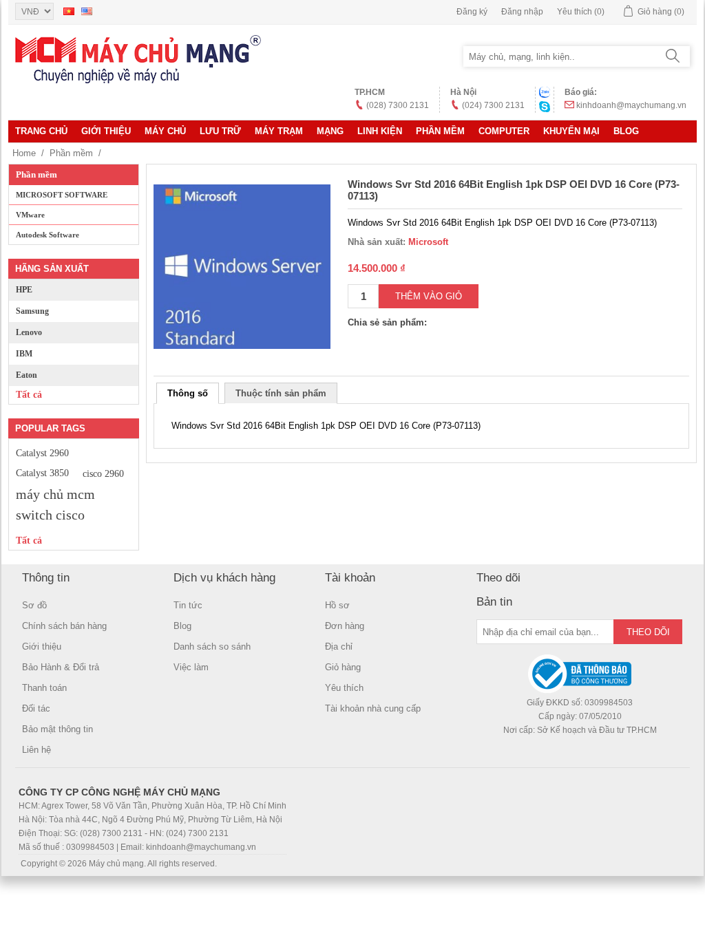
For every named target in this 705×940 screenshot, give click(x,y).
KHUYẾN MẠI (571, 131)
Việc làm (191, 667)
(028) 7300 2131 (397, 105)
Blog (626, 131)
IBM (24, 354)
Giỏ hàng (343, 667)
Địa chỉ (338, 646)
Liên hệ (36, 750)
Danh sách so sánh (212, 646)
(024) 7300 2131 (493, 105)
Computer (503, 131)
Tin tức (187, 605)
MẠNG (330, 131)
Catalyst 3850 (42, 473)
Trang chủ (41, 131)
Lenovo (29, 332)
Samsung (32, 311)
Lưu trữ (220, 131)
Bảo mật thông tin (57, 729)
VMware (30, 215)
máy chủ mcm (55, 494)
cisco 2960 (103, 473)
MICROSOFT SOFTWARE (61, 195)
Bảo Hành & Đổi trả (60, 667)
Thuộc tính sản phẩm (280, 393)
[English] (86, 11)
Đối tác (36, 708)
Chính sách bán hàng (64, 626)
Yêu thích (344, 688)
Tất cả (29, 394)
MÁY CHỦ (165, 131)
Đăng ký (471, 12)
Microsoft (428, 242)
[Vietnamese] (69, 11)
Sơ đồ (34, 605)
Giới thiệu (106, 131)
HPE (24, 290)
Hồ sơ (337, 605)
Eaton (26, 375)
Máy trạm (279, 131)
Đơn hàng (344, 626)
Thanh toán (44, 688)
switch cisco (50, 514)
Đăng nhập (522, 12)
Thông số (187, 393)
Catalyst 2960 (42, 452)
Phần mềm (440, 131)
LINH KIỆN (379, 131)
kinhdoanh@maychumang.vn (631, 105)
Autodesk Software (47, 235)
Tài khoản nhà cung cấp (373, 708)
